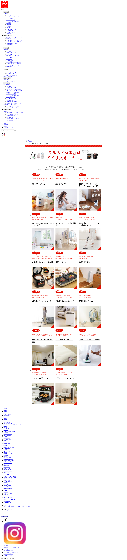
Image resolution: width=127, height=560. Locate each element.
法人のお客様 (7, 83)
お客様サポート (7, 109)
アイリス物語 (10, 18)
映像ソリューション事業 (12, 92)
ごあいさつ (9, 15)
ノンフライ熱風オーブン (41, 378)
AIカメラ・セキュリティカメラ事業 (10, 477)
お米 (4, 464)
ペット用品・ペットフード (13, 62)
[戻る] (1, 9)
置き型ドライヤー (61, 184)
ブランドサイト (7, 78)
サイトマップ (7, 549)
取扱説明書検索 (10, 115)
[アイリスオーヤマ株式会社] (4, 8)
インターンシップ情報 (8, 493)
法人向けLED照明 (7, 448)
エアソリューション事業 (12, 95)
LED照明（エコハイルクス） (9, 447)
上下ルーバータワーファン (65, 378)
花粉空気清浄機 (84, 262)
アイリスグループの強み (12, 106)
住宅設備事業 (10, 100)
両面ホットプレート (62, 262)
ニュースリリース (8, 123)
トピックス (9, 46)
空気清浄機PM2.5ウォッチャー (66, 301)
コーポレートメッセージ (12, 16)
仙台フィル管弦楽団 (7, 435)
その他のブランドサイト (10, 81)
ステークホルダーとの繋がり (14, 41)
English (5, 126)
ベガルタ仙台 (6, 430)
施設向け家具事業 (15, 103)
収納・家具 (9, 54)
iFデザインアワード (11, 73)
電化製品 (8, 51)
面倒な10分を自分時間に (62, 178)
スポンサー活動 (10, 32)
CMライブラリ (6, 472)
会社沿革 (8, 26)
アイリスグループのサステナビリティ (14, 37)
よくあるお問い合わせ (12, 114)
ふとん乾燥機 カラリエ (64, 339)
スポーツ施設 (6, 484)
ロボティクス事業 (11, 94)
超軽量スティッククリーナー (42, 301)
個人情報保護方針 (7, 502)
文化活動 (5, 426)
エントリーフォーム (11, 107)
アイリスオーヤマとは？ (8, 416)
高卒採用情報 (6, 494)
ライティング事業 (11, 87)
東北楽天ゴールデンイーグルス (9, 431)
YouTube (6, 545)
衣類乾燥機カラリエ (86, 301)
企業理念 (8, 23)
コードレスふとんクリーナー (89, 339)
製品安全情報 (10, 117)
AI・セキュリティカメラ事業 (14, 90)
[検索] (15, 130)
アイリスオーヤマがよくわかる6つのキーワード (12, 424)
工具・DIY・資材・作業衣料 (14, 63)
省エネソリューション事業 (13, 89)
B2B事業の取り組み (11, 43)
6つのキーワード (10, 20)
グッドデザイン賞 (11, 72)
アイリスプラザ (6, 510)
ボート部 (5, 436)
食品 (11, 66)
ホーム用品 (9, 57)
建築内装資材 (6, 482)
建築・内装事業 (10, 97)
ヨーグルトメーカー (39, 184)
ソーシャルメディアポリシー (10, 504)
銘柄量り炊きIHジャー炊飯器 (42, 262)
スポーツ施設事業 (11, 98)
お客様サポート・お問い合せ (10, 499)
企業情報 (6, 12)
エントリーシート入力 (8, 488)
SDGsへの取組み (7, 35)
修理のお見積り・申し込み (13, 118)
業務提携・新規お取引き (10, 104)
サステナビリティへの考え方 (14, 40)
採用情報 (6, 124)
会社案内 (5, 418)
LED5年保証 (9, 120)
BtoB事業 (8, 86)
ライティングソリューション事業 (10, 476)
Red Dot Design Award (11, 75)
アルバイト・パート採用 (8, 497)
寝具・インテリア (11, 52)
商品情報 (6, 48)
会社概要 (8, 24)
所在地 (8, 27)
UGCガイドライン (7, 505)
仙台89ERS (6, 432)
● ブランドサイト (4, 516)
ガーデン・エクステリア (12, 65)
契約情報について (7, 443)
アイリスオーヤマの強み (12, 21)
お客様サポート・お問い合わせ (14, 112)
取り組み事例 (10, 44)
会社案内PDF (9, 30)
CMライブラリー (8, 76)
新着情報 (5, 440)
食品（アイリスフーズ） (8, 463)
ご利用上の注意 (7, 501)
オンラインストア (8, 127)
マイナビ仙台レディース (8, 434)
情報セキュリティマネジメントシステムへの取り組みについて (17, 506)
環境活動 (8, 33)
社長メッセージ (10, 38)
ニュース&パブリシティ (8, 439)
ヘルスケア (9, 59)
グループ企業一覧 (11, 29)
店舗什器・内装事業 (11, 101)
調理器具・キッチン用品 (12, 55)
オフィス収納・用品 (11, 60)
